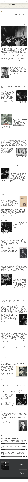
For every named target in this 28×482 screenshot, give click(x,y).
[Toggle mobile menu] (26, 1)
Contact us (22, 473)
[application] (14, 443)
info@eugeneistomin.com (22, 472)
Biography (21, 461)
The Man (21, 466)
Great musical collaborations (21, 468)
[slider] (25, 443)
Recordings (21, 462)
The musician (21, 464)
